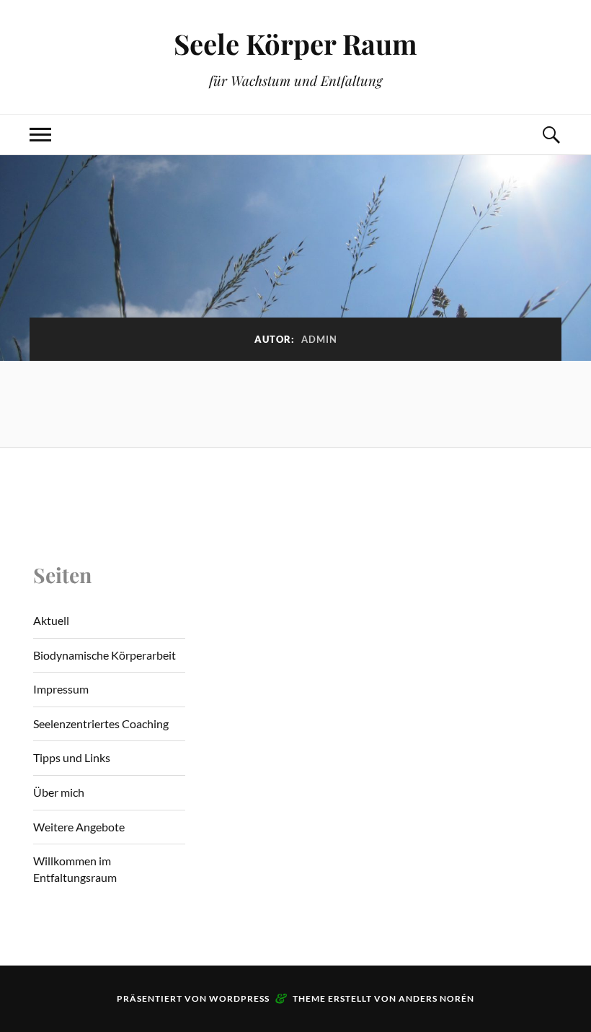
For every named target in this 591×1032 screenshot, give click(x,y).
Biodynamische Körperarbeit (104, 655)
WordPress (239, 998)
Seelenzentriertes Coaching (101, 723)
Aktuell (51, 620)
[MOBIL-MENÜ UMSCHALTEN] (40, 134)
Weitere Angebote (79, 827)
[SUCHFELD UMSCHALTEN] (550, 134)
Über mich (58, 792)
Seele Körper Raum (295, 43)
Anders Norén (436, 998)
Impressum (61, 689)
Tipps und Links (71, 757)
